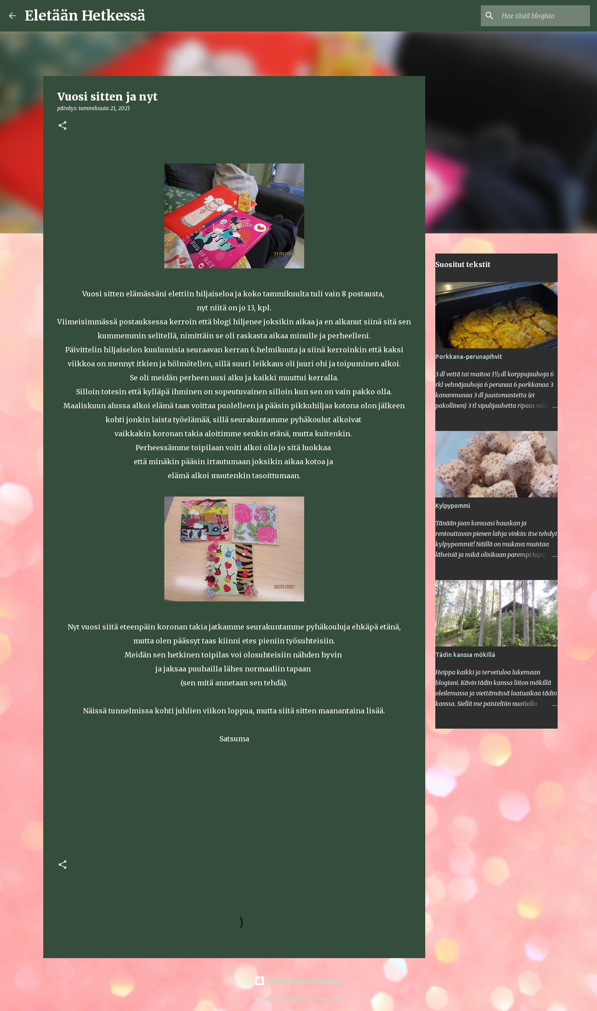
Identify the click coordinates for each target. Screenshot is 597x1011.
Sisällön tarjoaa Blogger (304, 981)
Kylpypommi (452, 505)
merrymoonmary (325, 998)
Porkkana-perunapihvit (468, 356)
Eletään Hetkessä (85, 15)
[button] (62, 126)
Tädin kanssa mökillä (465, 654)
